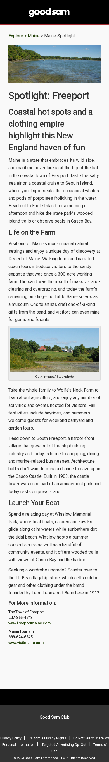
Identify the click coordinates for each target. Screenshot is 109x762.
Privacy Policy (11, 738)
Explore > (17, 35)
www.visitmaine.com (26, 642)
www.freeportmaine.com (29, 623)
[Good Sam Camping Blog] (54, 12)
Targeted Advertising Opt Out (64, 745)
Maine (34, 35)
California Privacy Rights (47, 738)
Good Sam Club (55, 717)
